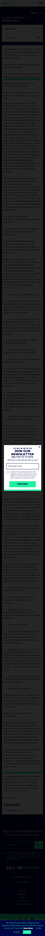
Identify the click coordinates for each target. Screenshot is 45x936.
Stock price (10, 37)
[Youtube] (32, 920)
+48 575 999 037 (22, 882)
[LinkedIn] (19, 920)
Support (22, 894)
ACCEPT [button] (27, 932)
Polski (41, 12)
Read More (28, 928)
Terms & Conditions (22, 904)
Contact (22, 897)
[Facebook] (13, 920)
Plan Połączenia (12, 810)
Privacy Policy (21, 472)
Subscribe (22, 484)
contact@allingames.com (22, 877)
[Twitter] (26, 920)
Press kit (22, 890)
